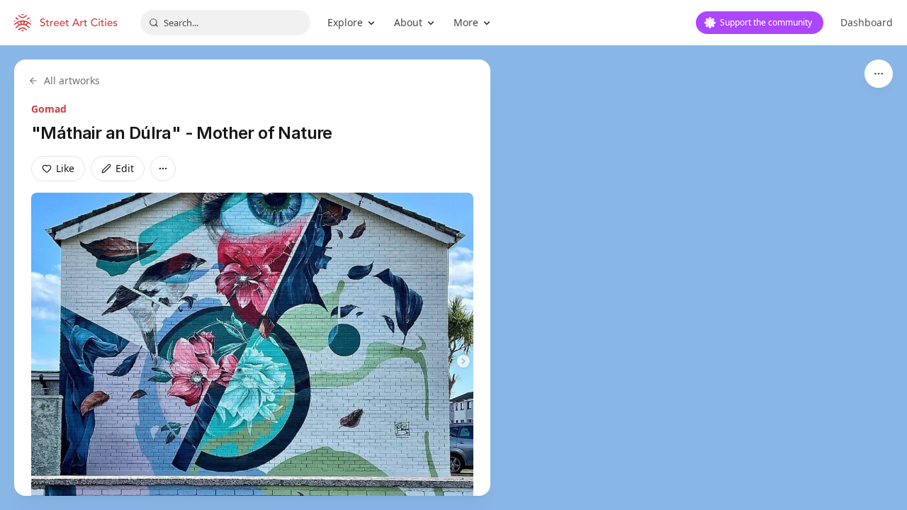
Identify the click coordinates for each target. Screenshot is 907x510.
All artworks (72, 80)
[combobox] (225, 22)
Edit (125, 168)
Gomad (49, 108)
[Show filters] (878, 74)
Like (65, 168)
